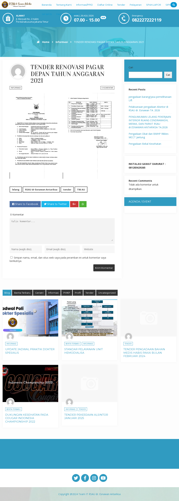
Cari (131, 67)
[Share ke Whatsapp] (83, 204)
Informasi (62, 42)
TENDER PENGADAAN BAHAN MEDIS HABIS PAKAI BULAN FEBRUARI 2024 (144, 353)
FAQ (59, 14)
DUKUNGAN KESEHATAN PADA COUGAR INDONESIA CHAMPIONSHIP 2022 (26, 418)
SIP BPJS (47, 14)
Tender (121, 4)
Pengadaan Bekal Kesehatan (145, 143)
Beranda (47, 4)
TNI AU (81, 189)
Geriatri (39, 292)
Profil (78, 292)
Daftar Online (105, 4)
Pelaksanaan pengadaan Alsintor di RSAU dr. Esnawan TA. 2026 (148, 108)
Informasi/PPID (84, 4)
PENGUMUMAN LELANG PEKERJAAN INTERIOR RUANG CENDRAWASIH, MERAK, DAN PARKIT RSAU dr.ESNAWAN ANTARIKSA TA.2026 (150, 122)
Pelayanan (136, 4)
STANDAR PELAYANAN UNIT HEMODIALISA (83, 351)
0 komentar (107, 88)
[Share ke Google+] (74, 204)
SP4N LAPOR (153, 4)
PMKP (66, 292)
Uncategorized (107, 292)
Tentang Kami (64, 4)
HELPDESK (72, 14)
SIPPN (169, 4)
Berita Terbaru (22, 292)
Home (45, 42)
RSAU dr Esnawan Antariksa (41, 189)
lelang (15, 189)
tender (67, 189)
